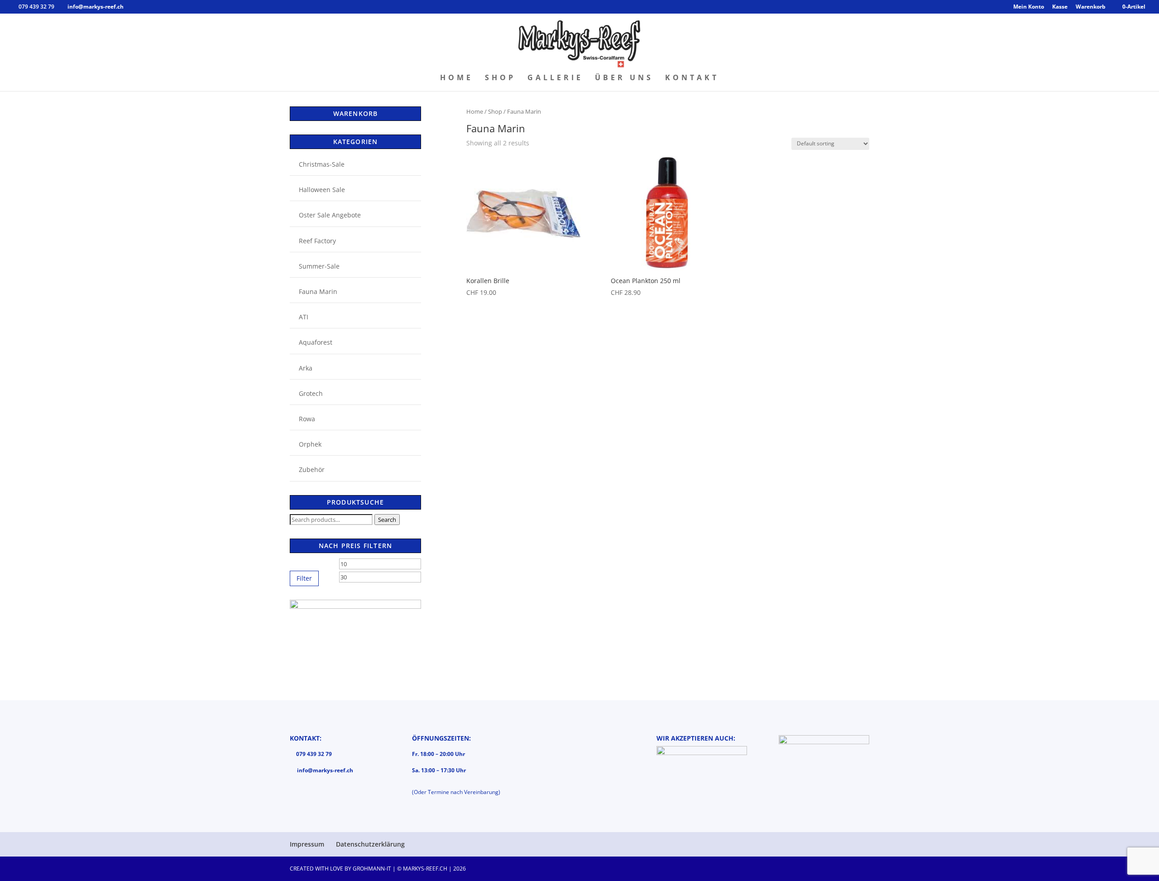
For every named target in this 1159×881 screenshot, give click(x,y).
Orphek (310, 444)
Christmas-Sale (322, 164)
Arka (305, 368)
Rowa (307, 418)
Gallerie (555, 78)
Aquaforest (315, 342)
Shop (500, 78)
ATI (303, 317)
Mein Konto (1028, 7)
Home (456, 78)
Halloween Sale (322, 189)
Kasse (1060, 7)
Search (387, 519)
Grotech (311, 393)
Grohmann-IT (372, 868)
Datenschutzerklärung (370, 844)
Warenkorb (1091, 7)
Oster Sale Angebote (330, 215)
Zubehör (312, 469)
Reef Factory (317, 240)
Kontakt (692, 78)
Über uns (624, 78)
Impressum (307, 844)
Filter (304, 578)
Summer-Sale (319, 266)
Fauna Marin (318, 291)
